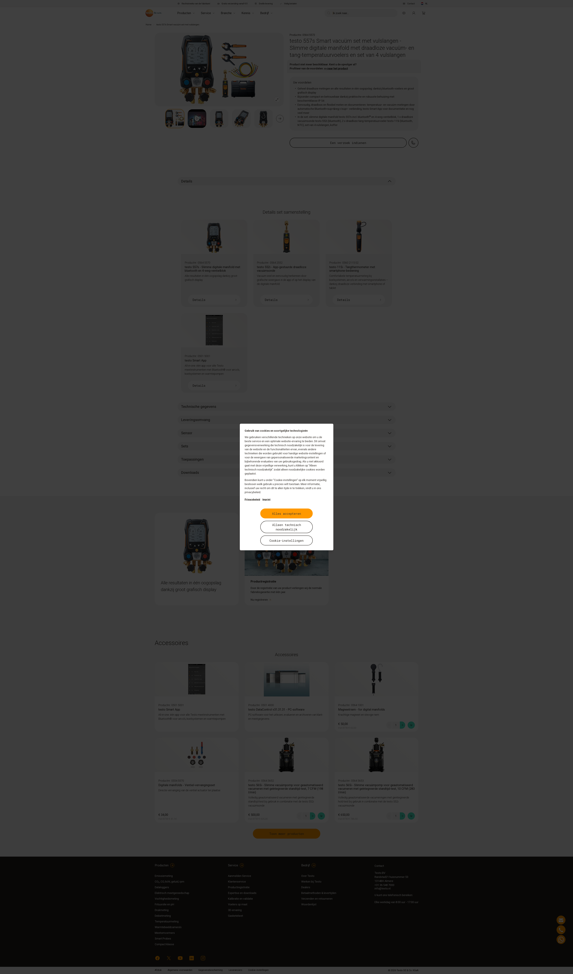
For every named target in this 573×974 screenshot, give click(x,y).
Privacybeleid (252, 499)
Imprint (266, 499)
